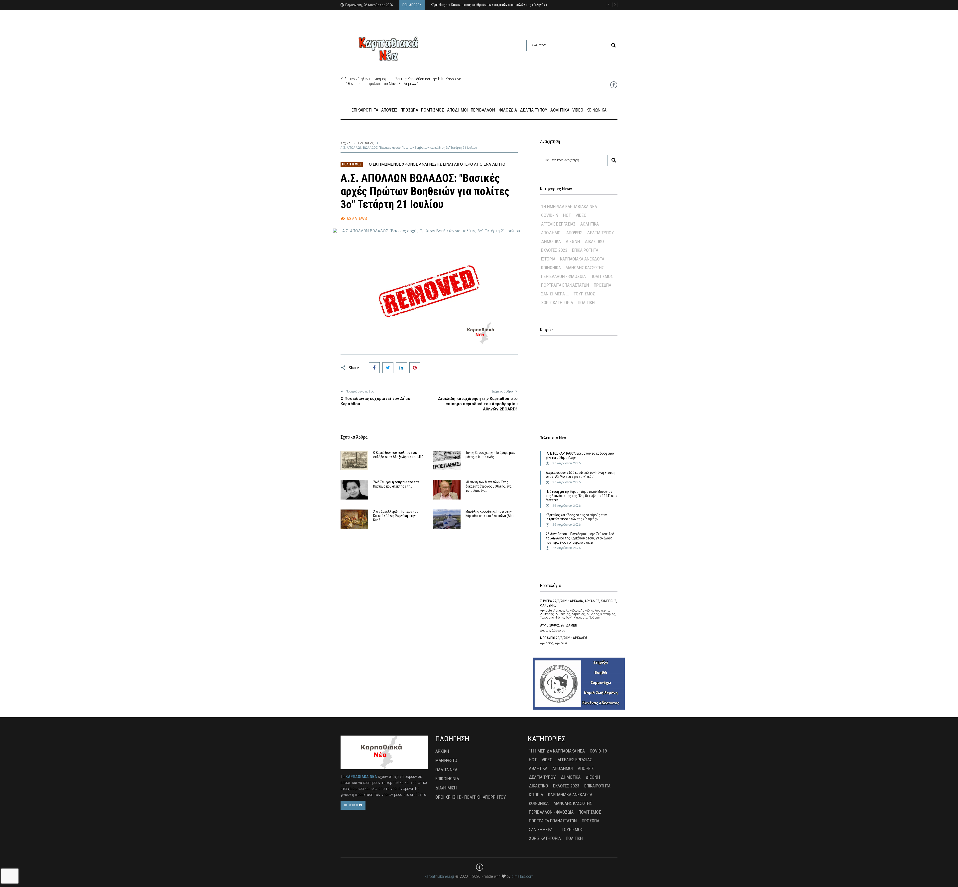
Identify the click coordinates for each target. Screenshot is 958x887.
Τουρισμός (584, 293)
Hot (567, 215)
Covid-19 (549, 215)
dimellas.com (522, 876)
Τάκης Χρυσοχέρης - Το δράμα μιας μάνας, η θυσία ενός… (490, 455)
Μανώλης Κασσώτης (585, 267)
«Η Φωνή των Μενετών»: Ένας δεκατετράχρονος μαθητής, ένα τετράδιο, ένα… (488, 486)
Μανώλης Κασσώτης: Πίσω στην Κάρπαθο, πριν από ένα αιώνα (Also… (491, 513)
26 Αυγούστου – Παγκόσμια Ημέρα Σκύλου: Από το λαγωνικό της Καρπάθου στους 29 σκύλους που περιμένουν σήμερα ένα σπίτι (580, 538)
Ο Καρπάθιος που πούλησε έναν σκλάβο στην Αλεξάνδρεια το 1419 (398, 455)
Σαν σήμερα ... (555, 293)
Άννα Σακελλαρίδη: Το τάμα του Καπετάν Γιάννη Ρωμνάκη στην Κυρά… (395, 515)
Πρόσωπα (602, 285)
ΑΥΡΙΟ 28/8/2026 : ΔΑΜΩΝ (558, 625)
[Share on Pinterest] (414, 367)
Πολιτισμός (366, 143)
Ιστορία (548, 258)
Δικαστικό (594, 241)
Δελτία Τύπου (600, 232)
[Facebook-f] (613, 84)
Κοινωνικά (551, 267)
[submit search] (613, 45)
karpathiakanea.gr (440, 876)
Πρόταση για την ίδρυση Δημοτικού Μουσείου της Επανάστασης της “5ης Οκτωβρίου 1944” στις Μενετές (581, 496)
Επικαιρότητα (585, 250)
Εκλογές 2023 (554, 250)
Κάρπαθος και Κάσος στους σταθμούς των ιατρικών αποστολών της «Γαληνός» (576, 517)
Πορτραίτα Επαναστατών (565, 285)
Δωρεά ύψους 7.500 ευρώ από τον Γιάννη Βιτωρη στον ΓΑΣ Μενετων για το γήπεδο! (580, 475)
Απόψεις (574, 232)
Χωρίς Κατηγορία (557, 302)
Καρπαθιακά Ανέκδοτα (582, 258)
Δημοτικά (551, 241)
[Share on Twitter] (387, 367)
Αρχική (345, 143)
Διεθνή (573, 241)
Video (581, 215)
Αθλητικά (589, 224)
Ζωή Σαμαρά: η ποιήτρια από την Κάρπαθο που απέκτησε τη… (396, 484)
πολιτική (586, 302)
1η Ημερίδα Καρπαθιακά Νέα (569, 206)
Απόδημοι (551, 232)
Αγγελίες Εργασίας (558, 224)
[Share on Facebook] (374, 367)
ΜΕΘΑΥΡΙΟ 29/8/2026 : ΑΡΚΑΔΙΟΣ (564, 638)
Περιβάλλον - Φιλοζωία (563, 276)
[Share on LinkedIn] (401, 367)
